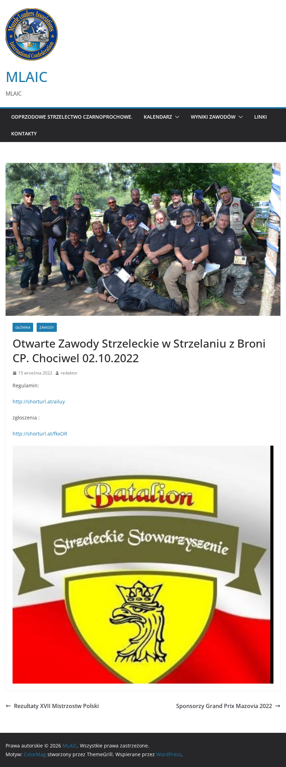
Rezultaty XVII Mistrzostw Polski (56, 706)
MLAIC (26, 76)
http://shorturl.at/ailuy (39, 401)
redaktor (69, 373)
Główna (22, 327)
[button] (176, 117)
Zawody (46, 327)
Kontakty (24, 133)
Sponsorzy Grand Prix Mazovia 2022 (224, 706)
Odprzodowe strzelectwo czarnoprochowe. (72, 116)
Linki (260, 116)
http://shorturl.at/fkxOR (40, 433)
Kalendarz (158, 116)
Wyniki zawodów (213, 116)
